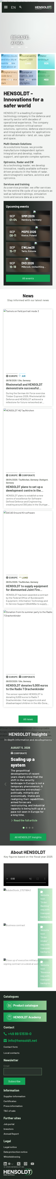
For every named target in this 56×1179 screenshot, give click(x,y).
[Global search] (20, 7)
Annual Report (11, 1133)
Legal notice (10, 1147)
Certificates (10, 1101)
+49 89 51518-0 (20, 1033)
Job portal (9, 1124)
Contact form (11, 1046)
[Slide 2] (26, 828)
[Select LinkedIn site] (10, 1163)
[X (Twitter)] (18, 1163)
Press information (13, 1105)
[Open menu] (5, 7)
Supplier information (14, 1096)
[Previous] (5, 784)
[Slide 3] (29, 828)
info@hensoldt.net (22, 1040)
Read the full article (25, 820)
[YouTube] (32, 1163)
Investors (8, 1128)
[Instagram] (25, 1163)
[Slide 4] (32, 828)
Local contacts (11, 1052)
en (13, 7)
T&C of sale (10, 1110)
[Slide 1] (23, 828)
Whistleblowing (12, 1156)
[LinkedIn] (5, 1163)
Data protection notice (15, 1151)
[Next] (50, 784)
